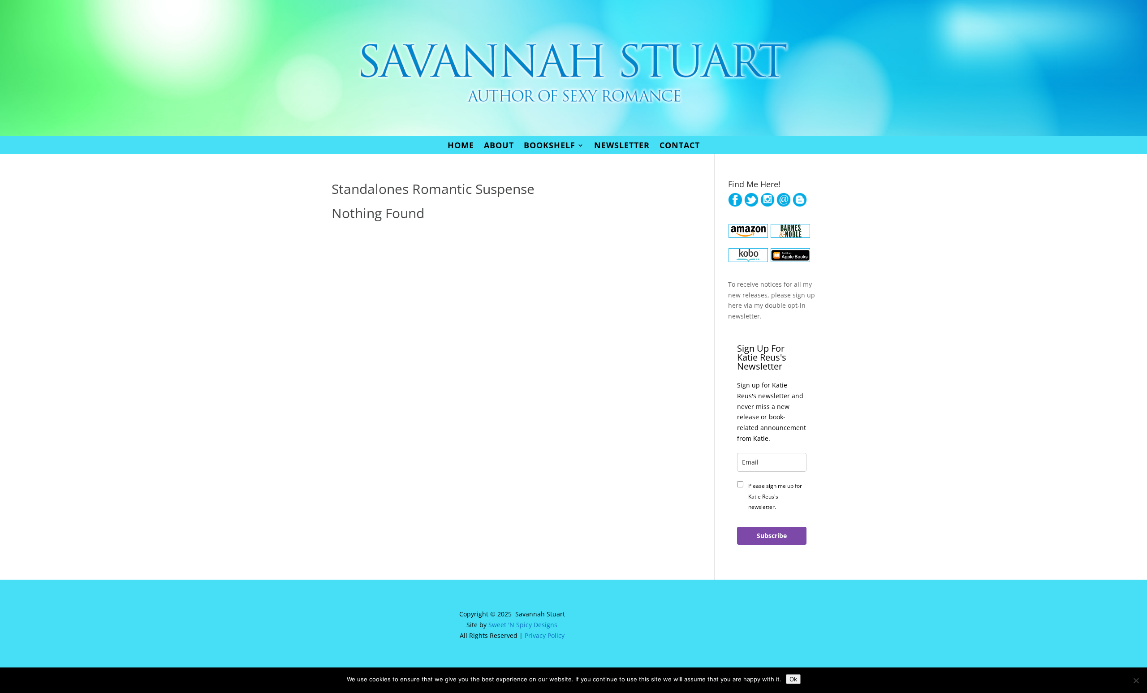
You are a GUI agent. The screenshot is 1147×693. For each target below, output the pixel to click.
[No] (1135, 680)
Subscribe (772, 535)
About (499, 146)
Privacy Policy (545, 635)
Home (461, 146)
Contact (680, 146)
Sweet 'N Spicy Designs (522, 624)
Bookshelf (549, 146)
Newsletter (622, 146)
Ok (793, 679)
